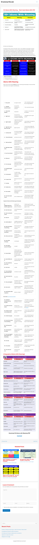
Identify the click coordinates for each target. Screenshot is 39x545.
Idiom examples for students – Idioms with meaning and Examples (10, 460)
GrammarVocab (7, 2)
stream (27, 307)
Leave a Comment (6, 11)
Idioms (12, 11)
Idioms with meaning (8, 77)
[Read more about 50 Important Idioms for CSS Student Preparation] (28, 453)
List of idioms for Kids (12, 296)
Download (19, 436)
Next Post (35, 441)
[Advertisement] (19, 38)
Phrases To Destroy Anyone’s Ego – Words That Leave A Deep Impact (14, 529)
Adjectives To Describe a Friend (7, 534)
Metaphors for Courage (6, 536)
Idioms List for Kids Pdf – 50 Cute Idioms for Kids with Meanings (11, 476)
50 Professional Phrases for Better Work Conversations (12, 533)
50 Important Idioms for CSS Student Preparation (27, 460)
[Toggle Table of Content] (16, 76)
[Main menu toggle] (37, 2)
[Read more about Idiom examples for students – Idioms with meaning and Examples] (11, 453)
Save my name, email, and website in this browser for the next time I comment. (18, 507)
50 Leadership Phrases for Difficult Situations (10, 531)
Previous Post (4, 441)
